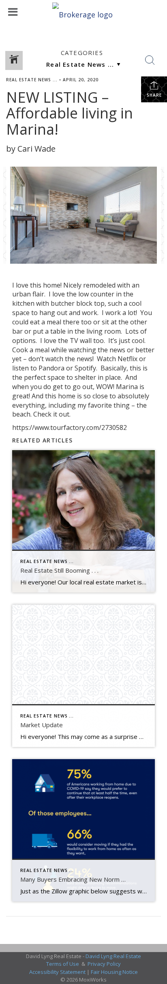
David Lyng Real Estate (113, 956)
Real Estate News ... (32, 80)
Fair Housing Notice (114, 972)
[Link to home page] (83, 12)
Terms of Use (62, 963)
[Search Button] (150, 60)
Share (154, 95)
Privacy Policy (104, 963)
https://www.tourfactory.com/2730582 (69, 427)
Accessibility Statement (57, 972)
